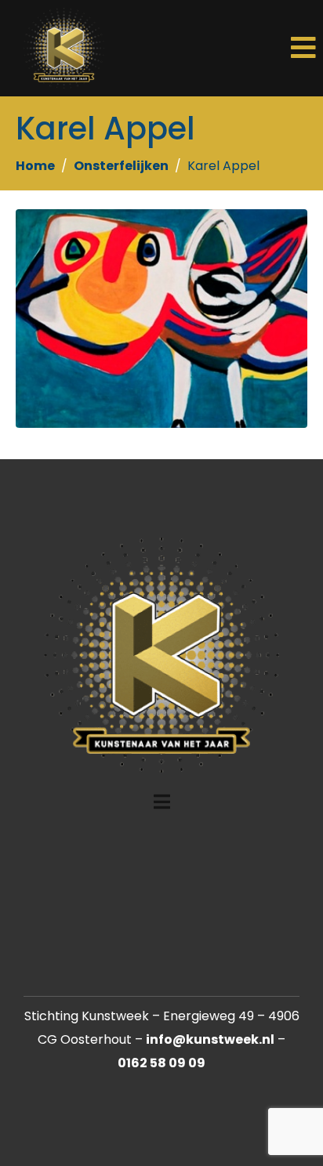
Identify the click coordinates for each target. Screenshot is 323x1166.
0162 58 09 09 (161, 1063)
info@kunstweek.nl (210, 1039)
